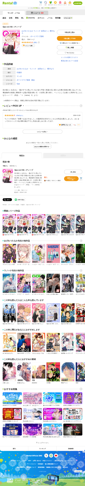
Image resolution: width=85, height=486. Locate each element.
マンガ (19, 76)
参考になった (66, 124)
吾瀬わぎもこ (21, 383)
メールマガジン (69, 461)
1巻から (5, 166)
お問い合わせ (37, 461)
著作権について (31, 467)
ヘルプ (24, 461)
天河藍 (48, 383)
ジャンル (67, 18)
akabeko (34, 383)
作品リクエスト (47, 461)
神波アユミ (64, 383)
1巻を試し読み (70, 32)
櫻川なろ (50, 68)
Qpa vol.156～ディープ (23, 170)
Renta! (5, 204)
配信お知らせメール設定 (69, 61)
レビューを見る (41, 132)
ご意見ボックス (58, 461)
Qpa (18, 83)
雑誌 (33, 80)
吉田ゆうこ (45, 31)
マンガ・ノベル (14, 13)
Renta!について (16, 461)
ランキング (42, 449)
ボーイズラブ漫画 (37, 36)
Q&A (29, 461)
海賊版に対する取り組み (53, 467)
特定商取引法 (21, 467)
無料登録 (78, 3)
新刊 (14, 449)
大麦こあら (6, 383)
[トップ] (8, 3)
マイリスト (70, 53)
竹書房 (19, 72)
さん (19, 115)
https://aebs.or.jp (19, 482)
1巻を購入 (69, 38)
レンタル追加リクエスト (69, 57)
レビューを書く (29, 45)
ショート (38, 13)
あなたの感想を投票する (41, 146)
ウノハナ (37, 31)
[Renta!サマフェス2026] (15, 3)
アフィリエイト (31, 464)
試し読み (73, 172)
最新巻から (13, 166)
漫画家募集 (41, 467)
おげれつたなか (27, 31)
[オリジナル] (30, 18)
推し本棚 (71, 47)
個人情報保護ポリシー (51, 464)
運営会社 (65, 467)
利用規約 (40, 464)
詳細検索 (70, 449)
